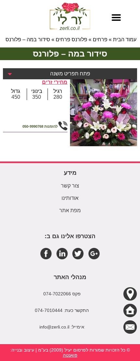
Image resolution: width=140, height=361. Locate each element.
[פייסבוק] (46, 253)
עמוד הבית (124, 39)
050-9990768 (32, 126)
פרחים (100, 39)
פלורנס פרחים (71, 39)
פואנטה (70, 355)
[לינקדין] (62, 253)
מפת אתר (70, 210)
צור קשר (70, 185)
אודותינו (70, 198)
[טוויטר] (78, 253)
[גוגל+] (94, 253)
